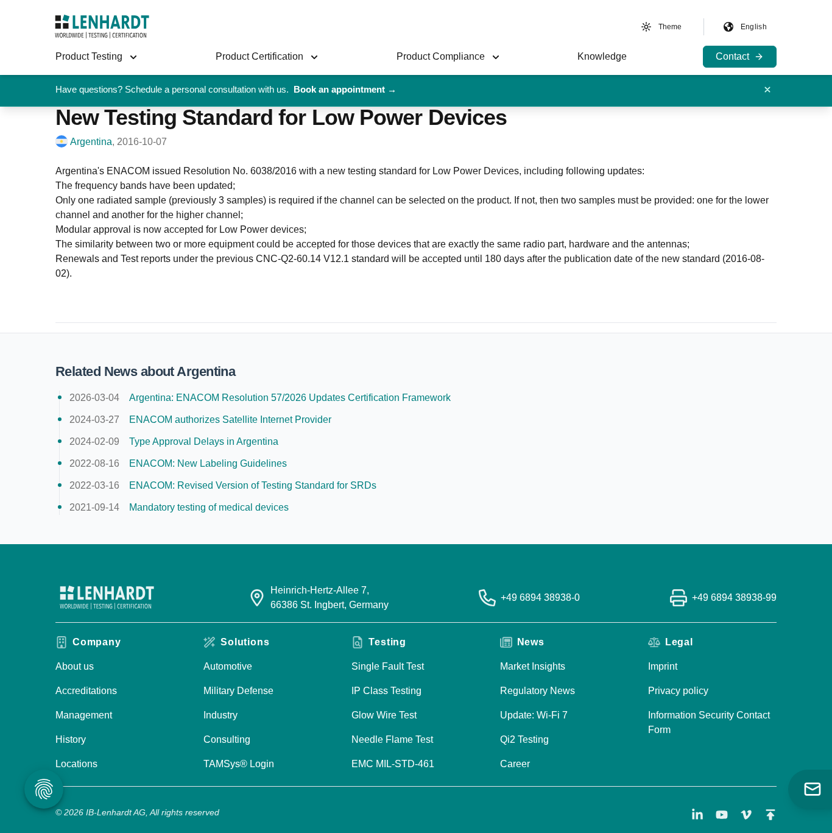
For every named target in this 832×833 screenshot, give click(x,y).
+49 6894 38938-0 (540, 597)
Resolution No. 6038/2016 (240, 171)
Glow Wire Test (384, 715)
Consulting (226, 739)
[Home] (102, 26)
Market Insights (532, 666)
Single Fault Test (387, 666)
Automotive (227, 666)
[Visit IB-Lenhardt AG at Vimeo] (746, 815)
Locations (76, 764)
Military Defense (238, 691)
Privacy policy (678, 691)
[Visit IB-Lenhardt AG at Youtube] (722, 815)
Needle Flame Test (392, 739)
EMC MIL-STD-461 (392, 764)
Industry (220, 715)
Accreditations (86, 691)
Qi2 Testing (524, 739)
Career (515, 764)
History (70, 739)
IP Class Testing (386, 691)
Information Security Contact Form (709, 722)
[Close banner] (767, 89)
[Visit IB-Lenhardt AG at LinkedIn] (697, 815)
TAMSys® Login (238, 764)
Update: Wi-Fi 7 (534, 715)
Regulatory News (537, 691)
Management (83, 715)
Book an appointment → (345, 89)
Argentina (91, 141)
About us (74, 666)
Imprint (662, 666)
